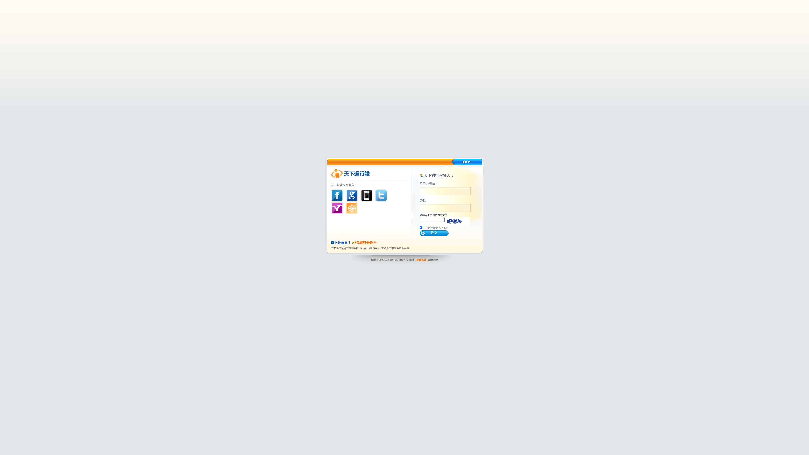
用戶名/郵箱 (427, 183)
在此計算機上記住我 (436, 227)
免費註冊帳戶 (366, 242)
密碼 (423, 200)
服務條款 (421, 259)
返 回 (468, 162)
